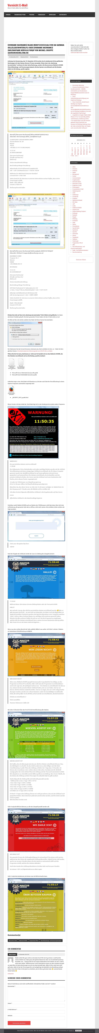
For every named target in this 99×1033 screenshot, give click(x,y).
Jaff (73, 204)
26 (72, 154)
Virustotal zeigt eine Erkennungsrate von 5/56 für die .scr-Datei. (34, 351)
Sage (73, 222)
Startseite (75, 233)
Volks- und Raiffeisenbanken (80, 250)
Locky (74, 205)
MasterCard (75, 209)
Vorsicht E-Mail (18, 5)
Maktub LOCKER (23, 940)
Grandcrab (75, 196)
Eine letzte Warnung (78, 85)
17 (87, 150)
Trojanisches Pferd (19, 15)
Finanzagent (41, 15)
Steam (74, 235)
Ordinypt (74, 213)
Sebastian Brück (24, 56)
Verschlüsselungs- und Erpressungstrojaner (51, 940)
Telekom (74, 239)
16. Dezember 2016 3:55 (23, 954)
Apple (74, 172)
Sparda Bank (75, 228)
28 (78, 154)
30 (84, 154)
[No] (97, 1031)
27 (75, 154)
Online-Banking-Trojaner (79, 211)
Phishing (31, 15)
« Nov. (72, 155)
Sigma (74, 224)
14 (78, 150)
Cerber (74, 176)
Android (74, 170)
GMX (73, 192)
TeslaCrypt (75, 241)
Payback (74, 215)
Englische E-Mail (76, 185)
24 (87, 152)
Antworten (11, 973)
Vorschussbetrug (77, 252)
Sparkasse (75, 230)
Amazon (74, 168)
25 (89, 152)
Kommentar (11, 986)
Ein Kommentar (34, 56)
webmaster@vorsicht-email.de (79, 52)
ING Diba (74, 202)
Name (10, 1003)
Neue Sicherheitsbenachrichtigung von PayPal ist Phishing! (80, 98)
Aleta (73, 167)
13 (75, 150)
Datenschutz (63, 15)
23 (84, 152)
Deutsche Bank (76, 181)
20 (75, 152)
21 (78, 152)
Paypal (74, 217)
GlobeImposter (76, 191)
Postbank (75, 220)
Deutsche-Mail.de (81, 259)
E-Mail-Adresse (12, 1009)
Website (10, 1015)
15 (81, 150)
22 (81, 152)
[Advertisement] (49, 29)
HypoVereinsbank (77, 200)
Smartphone (75, 226)
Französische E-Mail (77, 189)
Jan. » (76, 155)
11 (89, 148)
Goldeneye (75, 194)
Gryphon (74, 198)
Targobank (75, 237)
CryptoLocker (76, 180)
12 (72, 150)
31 (87, 154)
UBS (73, 244)
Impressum (52, 15)
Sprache (8, 15)
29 (81, 154)
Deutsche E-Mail (13, 940)
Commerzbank (76, 178)
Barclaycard (75, 174)
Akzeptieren (78, 1030)
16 (84, 150)
